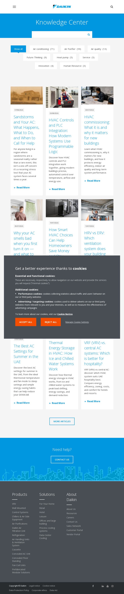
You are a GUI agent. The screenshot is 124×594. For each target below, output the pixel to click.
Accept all (25, 322)
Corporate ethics (39, 590)
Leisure (42, 516)
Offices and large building (47, 522)
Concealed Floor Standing (20, 559)
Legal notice (34, 585)
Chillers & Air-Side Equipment (20, 518)
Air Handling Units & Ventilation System (20, 542)
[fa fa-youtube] (107, 586)
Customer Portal (75, 530)
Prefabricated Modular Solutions (21, 571)
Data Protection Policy (19, 590)
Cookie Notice (65, 314)
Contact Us (72, 521)
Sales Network (74, 525)
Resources (72, 513)
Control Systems (20, 512)
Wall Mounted (19, 508)
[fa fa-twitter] (98, 586)
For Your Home (46, 503)
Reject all (51, 322)
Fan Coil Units (19, 565)
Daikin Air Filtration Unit (18, 529)
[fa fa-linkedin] (102, 586)
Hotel (42, 512)
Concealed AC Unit (21, 553)
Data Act (53, 590)
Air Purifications (19, 523)
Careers (70, 517)
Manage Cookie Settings (77, 322)
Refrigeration (18, 535)
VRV (14, 503)
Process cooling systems (47, 529)
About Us (71, 509)
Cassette (16, 549)
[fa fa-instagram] (112, 586)
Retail (42, 508)
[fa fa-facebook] (93, 586)
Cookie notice (49, 585)
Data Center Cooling (45, 537)
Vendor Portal (73, 534)
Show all (18, 48)
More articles (62, 421)
